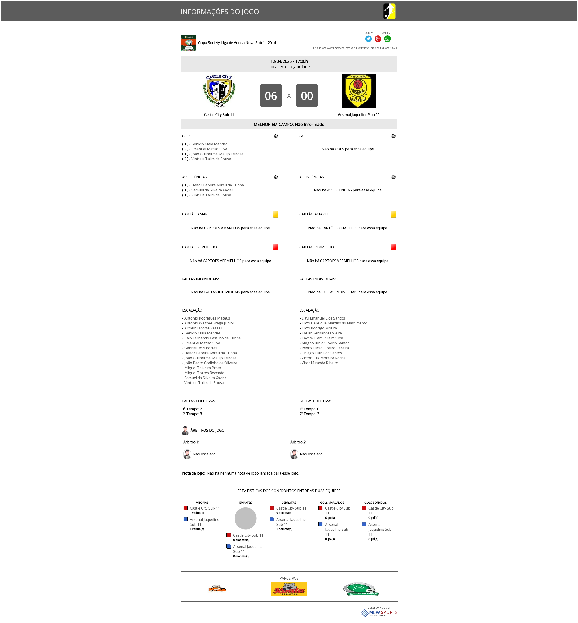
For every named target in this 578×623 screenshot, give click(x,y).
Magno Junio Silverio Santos (326, 342)
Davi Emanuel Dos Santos (323, 318)
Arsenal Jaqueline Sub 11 (336, 529)
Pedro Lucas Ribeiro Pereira (325, 347)
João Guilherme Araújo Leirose (217, 153)
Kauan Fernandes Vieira (322, 333)
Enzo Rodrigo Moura (319, 328)
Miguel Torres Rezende (204, 372)
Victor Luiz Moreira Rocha (323, 357)
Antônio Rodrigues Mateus (207, 318)
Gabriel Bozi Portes (200, 347)
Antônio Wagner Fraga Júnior (209, 323)
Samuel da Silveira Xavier (212, 190)
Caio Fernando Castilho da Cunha (212, 338)
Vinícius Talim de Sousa (211, 158)
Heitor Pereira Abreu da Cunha (217, 185)
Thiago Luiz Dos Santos (322, 352)
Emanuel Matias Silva (209, 148)
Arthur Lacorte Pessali (203, 328)
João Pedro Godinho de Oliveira (210, 362)
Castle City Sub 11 (205, 508)
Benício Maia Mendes (209, 143)
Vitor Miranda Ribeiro (320, 362)
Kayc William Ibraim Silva (322, 338)
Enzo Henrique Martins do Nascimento (334, 323)
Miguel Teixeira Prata (202, 367)
